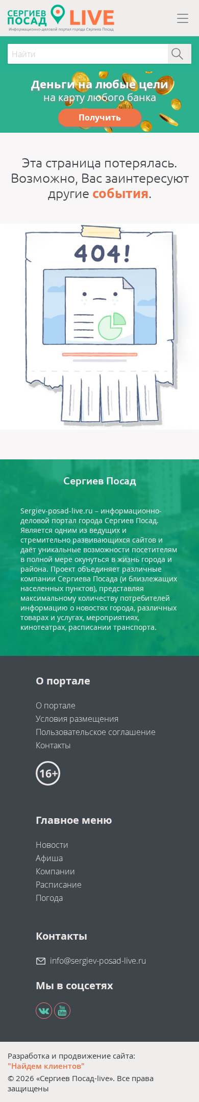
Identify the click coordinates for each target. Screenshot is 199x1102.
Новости (52, 844)
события (120, 193)
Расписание (59, 884)
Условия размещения (77, 718)
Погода (49, 897)
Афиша (49, 858)
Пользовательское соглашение (96, 732)
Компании (55, 871)
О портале (56, 705)
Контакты (53, 745)
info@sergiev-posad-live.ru (98, 960)
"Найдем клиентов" (46, 1066)
